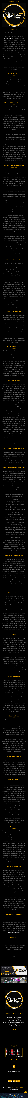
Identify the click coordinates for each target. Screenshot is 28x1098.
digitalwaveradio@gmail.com (14, 1071)
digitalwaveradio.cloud (9, 38)
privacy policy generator (14, 932)
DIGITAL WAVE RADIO (17, 1087)
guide (19, 672)
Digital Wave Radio (14, 1)
